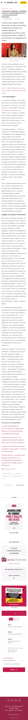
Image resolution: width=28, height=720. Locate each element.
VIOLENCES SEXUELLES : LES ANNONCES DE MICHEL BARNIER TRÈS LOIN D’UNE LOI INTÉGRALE (13, 440)
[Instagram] (16, 700)
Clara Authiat (9, 18)
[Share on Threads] (21, 485)
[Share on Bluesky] (22, 485)
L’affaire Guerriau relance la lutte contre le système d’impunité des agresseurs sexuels (14, 90)
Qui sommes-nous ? (17, 706)
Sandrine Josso (6, 476)
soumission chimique (17, 476)
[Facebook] (8, 700)
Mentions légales (14, 708)
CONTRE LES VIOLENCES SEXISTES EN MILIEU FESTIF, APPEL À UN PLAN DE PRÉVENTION (14, 449)
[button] (8, 469)
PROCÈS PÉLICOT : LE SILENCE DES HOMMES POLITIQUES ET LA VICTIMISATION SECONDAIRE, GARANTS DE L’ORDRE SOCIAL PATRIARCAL (13, 460)
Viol (4, 479)
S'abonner (23, 2)
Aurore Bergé (18, 473)
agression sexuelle (7, 473)
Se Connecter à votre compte (14, 710)
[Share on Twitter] (17, 485)
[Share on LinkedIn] (19, 485)
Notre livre (8, 706)
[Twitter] (12, 700)
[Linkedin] (19, 700)
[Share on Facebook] (16, 485)
